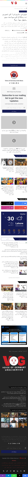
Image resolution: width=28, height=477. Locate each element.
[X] (17, 443)
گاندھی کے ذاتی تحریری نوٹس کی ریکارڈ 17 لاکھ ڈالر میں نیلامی (7, 168)
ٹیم (5, 467)
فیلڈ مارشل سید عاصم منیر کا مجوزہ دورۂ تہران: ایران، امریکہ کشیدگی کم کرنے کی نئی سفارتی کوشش (8, 295)
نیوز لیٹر (9, 467)
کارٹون (22, 467)
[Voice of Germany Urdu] (14, 3)
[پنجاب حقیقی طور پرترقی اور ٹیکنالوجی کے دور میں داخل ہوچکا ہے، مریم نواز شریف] (21, 306)
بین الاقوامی (5, 462)
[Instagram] (11, 83)
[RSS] (9, 443)
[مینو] (26, 4)
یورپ (15, 462)
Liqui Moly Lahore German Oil (14, 277)
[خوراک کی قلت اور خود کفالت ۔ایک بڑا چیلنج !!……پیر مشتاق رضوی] (23, 272)
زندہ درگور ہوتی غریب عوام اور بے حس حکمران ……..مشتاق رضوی (21, 294)
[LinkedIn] (15, 83)
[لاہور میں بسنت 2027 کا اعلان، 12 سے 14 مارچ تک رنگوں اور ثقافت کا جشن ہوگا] (21, 181)
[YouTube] (13, 83)
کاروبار (4, 465)
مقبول (20, 239)
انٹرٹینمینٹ (17, 8)
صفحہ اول (23, 8)
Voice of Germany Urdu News (19, 30)
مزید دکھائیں (14, 65)
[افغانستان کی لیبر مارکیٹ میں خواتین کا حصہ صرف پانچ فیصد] (5, 420)
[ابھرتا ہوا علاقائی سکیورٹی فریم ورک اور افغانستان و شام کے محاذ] (23, 414)
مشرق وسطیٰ (11, 462)
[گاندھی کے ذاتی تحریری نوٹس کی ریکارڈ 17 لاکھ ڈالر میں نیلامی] (7, 162)
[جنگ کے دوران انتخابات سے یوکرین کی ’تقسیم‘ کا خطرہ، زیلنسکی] (14, 420)
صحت (7, 465)
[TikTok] (10, 83)
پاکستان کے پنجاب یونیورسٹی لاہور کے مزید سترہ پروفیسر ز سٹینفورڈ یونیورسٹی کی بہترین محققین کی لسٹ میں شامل (14, 251)
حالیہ (7, 239)
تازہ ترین (11, 465)
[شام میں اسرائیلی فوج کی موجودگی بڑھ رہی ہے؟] (23, 420)
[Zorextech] (14, 335)
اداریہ (14, 467)
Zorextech (14, 324)
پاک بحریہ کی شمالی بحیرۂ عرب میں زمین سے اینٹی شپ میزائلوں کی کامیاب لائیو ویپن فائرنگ (10, 244)
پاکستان (19, 462)
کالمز (18, 467)
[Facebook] (16, 83)
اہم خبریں (23, 465)
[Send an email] (12, 30)
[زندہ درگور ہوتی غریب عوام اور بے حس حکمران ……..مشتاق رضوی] (21, 288)
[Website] (18, 83)
